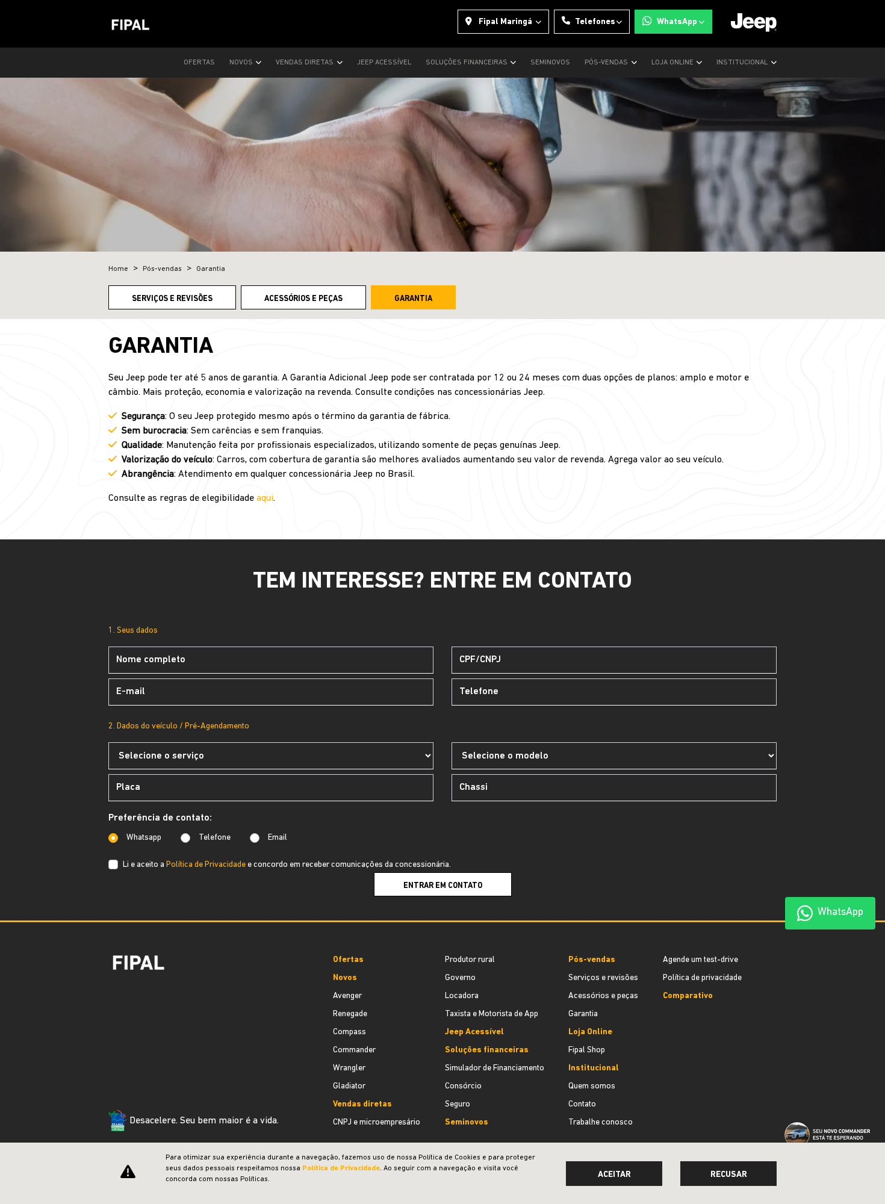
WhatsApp (677, 21)
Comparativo (688, 996)
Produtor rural (470, 959)
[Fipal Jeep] (130, 23)
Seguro (457, 1104)
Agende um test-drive (700, 959)
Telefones (595, 21)
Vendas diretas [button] (305, 62)
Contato (582, 1104)
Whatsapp (143, 837)
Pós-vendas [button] (607, 62)
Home (118, 269)
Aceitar (614, 1174)
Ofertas (199, 62)
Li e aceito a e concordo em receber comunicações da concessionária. (287, 864)
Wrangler (349, 1068)
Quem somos (591, 1086)
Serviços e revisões (172, 299)
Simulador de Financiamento (494, 1068)
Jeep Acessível (384, 62)
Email (277, 837)
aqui (264, 498)
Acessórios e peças (303, 299)
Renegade (350, 1014)
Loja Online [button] (673, 62)
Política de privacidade (702, 977)
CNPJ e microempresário (376, 1122)
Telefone (215, 837)
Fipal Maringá (505, 21)
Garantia (413, 299)
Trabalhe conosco (600, 1122)
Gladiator (349, 1086)
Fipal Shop (586, 1050)
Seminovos (550, 62)
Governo (460, 977)
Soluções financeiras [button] (467, 62)
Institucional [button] (742, 62)
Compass (349, 1032)
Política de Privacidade (206, 864)
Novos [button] (242, 62)
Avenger (347, 996)
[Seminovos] (113, 1069)
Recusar (728, 1174)
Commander (354, 1050)
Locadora (462, 996)
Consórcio (463, 1086)
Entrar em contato (442, 886)
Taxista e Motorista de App (491, 1014)
